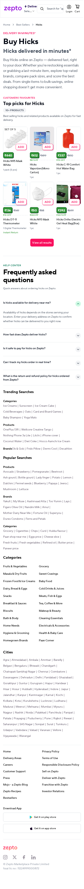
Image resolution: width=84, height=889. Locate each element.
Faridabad (50, 685)
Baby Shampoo (12, 420)
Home (6, 24)
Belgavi (7, 673)
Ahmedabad (19, 667)
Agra (6, 667)
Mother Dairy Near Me (17, 520)
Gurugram (52, 691)
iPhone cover (50, 438)
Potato (56, 485)
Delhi (38, 685)
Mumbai (8, 720)
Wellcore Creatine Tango (36, 432)
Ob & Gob (9, 456)
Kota (38, 708)
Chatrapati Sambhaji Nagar (19, 679)
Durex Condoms (13, 526)
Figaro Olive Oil (12, 515)
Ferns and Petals (36, 526)
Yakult (7, 509)
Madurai (35, 714)
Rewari (43, 732)
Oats (28, 414)
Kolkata (27, 708)
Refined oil (49, 550)
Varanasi (33, 743)
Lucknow (8, 714)
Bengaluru (20, 673)
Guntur (38, 691)
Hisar (20, 697)
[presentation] (13, 24)
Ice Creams (10, 409)
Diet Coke (30, 444)
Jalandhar (29, 702)
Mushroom (19, 497)
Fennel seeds (35, 491)
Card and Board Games (47, 414)
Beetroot (56, 479)
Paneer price (28, 556)
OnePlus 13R (11, 432)
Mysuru (20, 720)
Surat (33, 738)
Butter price (10, 556)
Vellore (44, 743)
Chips (34, 538)
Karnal (7, 708)
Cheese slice (51, 544)
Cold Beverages (12, 414)
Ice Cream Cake (44, 409)
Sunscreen (25, 409)
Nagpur (32, 720)
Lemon (7, 491)
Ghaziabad (9, 691)
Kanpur (42, 702)
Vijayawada (58, 743)
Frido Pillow (25, 456)
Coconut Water (12, 444)
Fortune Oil (40, 520)
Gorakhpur (25, 691)
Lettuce (33, 497)
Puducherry (10, 732)
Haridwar (8, 697)
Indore (7, 702)
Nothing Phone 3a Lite (16, 438)
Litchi (36, 438)
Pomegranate (40, 479)
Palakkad (8, 726)
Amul (45, 515)
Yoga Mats (30, 420)
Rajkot (33, 732)
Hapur (64, 691)
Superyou (55, 520)
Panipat (36, 726)
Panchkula (22, 726)
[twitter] (17, 871)
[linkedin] (36, 871)
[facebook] (26, 871)
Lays (67, 509)
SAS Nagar (9, 738)
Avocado (8, 479)
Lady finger (43, 485)
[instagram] (8, 871)
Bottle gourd (25, 485)
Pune (23, 732)
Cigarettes (22, 538)
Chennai (43, 679)
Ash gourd (9, 485)
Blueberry (51, 491)
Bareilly (58, 667)
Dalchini (19, 491)
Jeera (6, 497)
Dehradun (27, 685)
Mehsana (60, 714)
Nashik (43, 720)
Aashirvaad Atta (36, 509)
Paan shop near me (14, 544)
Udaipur (58, 738)
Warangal (9, 749)
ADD (21, 146)
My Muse (18, 509)
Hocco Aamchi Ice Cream (54, 444)
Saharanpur (57, 732)
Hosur (29, 697)
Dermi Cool (41, 456)
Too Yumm (55, 509)
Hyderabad (54, 697)
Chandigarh (48, 673)
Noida (53, 720)
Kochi (17, 708)
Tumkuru (44, 738)
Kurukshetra (50, 708)
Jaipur (17, 702)
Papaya (64, 491)
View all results (42, 242)
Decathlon (57, 456)
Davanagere (10, 685)
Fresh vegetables (29, 550)
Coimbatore (58, 679)
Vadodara (9, 743)
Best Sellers (23, 24)
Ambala (33, 667)
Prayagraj (59, 726)
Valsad (21, 743)
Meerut (47, 714)
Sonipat (23, 738)
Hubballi (40, 697)
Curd (43, 538)
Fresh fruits (10, 550)
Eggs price (35, 544)
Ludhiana (22, 714)
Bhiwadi (34, 673)
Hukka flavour (57, 538)
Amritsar (46, 667)
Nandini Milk (32, 515)
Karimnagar (56, 702)
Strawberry (23, 479)
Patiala (47, 726)
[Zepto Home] (13, 9)
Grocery (8, 538)
